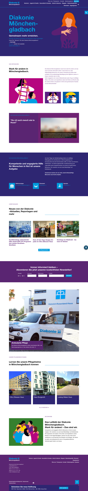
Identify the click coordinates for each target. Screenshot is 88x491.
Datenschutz (12, 483)
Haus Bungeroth (39, 397)
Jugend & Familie (34, 3)
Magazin (64, 3)
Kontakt (62, 1)
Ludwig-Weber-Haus (65, 397)
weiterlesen (42, 185)
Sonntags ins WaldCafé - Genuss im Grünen (67, 240)
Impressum (25, 481)
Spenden (76, 1)
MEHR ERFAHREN (13, 45)
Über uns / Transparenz (53, 1)
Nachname (40, 273)
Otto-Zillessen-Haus (17, 397)
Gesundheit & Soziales (45, 3)
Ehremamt (42, 183)
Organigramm (73, 5)
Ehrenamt (66, 5)
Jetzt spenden (63, 488)
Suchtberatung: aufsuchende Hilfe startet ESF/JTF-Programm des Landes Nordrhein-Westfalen (20, 242)
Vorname (29, 273)
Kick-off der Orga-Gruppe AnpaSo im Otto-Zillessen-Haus (43, 241)
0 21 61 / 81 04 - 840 (16, 470)
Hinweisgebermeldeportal (15, 481)
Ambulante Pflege (20, 343)
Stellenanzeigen (20, 183)
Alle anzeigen (43, 407)
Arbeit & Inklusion (56, 3)
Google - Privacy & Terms (69, 137)
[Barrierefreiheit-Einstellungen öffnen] (86, 247)
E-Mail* (50, 273)
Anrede (19, 273)
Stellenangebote (69, 1)
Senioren (26, 3)
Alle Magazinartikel (43, 250)
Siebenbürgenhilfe (72, 3)
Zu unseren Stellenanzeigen (22, 185)
